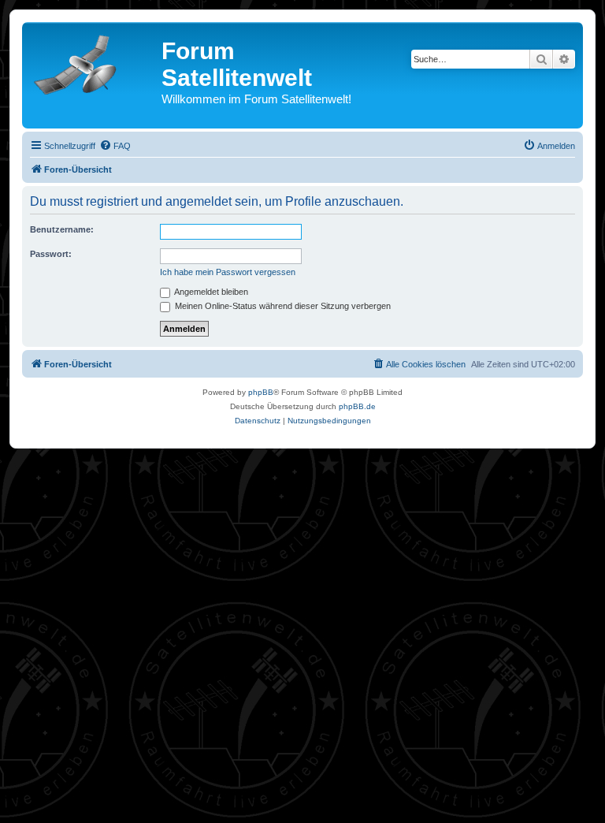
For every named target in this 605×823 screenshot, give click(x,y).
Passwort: (51, 254)
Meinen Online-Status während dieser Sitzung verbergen (282, 306)
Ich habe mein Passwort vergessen (227, 272)
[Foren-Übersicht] (93, 61)
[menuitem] (115, 145)
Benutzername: (62, 229)
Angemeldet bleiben (210, 291)
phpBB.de (357, 406)
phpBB (260, 392)
